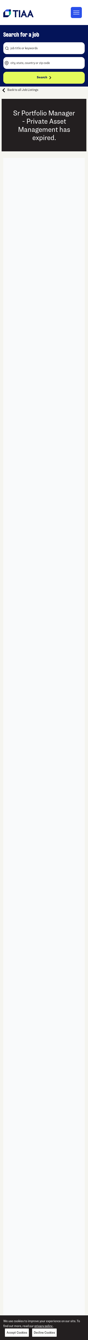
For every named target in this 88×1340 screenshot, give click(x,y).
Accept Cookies (17, 1332)
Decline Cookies (44, 1332)
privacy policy (43, 1326)
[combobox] (44, 48)
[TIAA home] (18, 13)
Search (42, 77)
